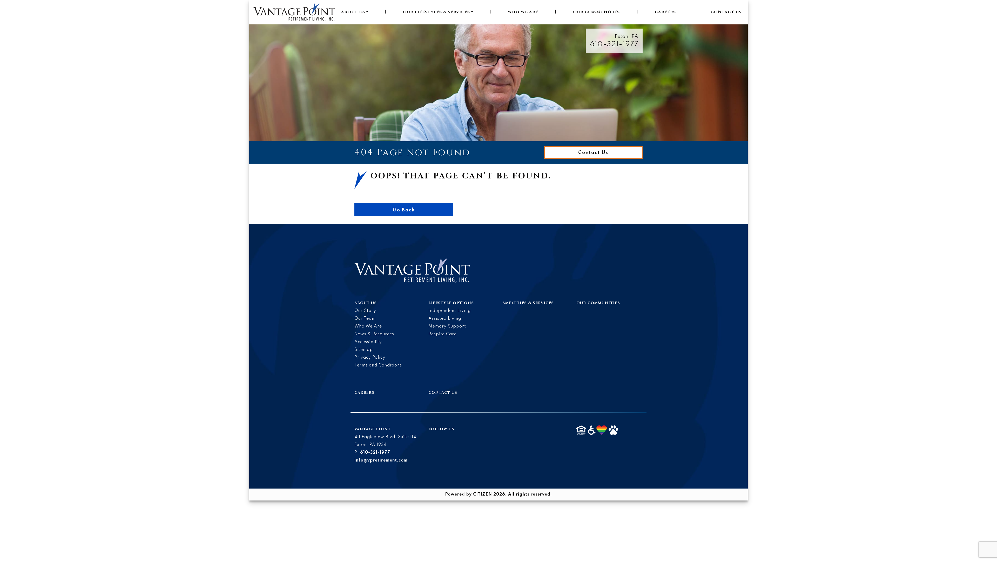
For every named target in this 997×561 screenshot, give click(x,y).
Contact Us (726, 12)
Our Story (365, 311)
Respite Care (442, 334)
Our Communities (596, 12)
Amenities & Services (528, 302)
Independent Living (449, 311)
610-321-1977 (614, 44)
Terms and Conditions (378, 365)
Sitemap (363, 350)
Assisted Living (444, 319)
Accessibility (368, 342)
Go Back (404, 210)
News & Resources (374, 334)
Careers (665, 12)
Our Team (365, 319)
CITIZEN (482, 494)
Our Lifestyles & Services (436, 12)
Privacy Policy (369, 358)
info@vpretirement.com (381, 460)
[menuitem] (354, 12)
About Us (353, 12)
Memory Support (447, 326)
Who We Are (523, 12)
